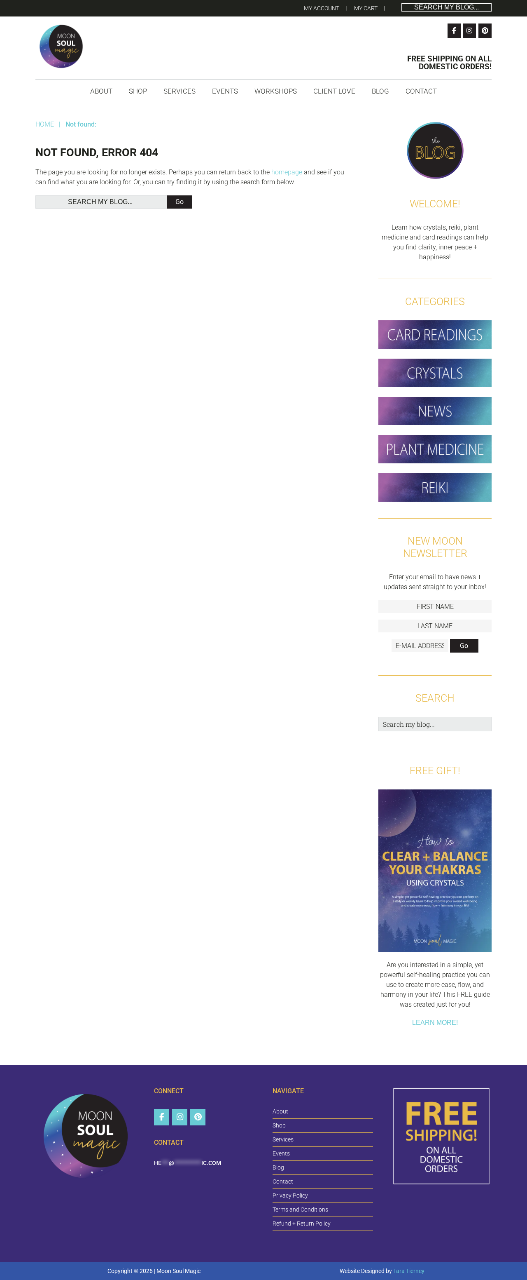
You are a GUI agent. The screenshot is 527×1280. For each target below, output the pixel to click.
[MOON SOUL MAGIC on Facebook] (161, 1117)
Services (283, 1139)
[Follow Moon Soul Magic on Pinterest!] (485, 30)
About (280, 1111)
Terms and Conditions (300, 1209)
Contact (283, 1181)
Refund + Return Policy (302, 1223)
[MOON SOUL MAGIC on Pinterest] (197, 1117)
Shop (279, 1125)
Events (281, 1153)
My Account (321, 8)
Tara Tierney (408, 1271)
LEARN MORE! (435, 1022)
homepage (286, 172)
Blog (278, 1167)
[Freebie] (435, 872)
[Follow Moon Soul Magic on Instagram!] (469, 30)
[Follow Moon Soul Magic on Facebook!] (454, 30)
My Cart (366, 8)
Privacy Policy (290, 1195)
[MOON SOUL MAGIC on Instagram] (179, 1117)
